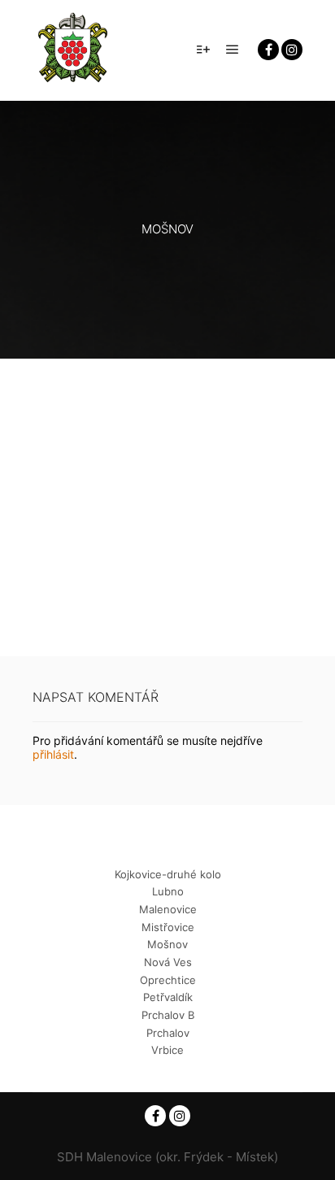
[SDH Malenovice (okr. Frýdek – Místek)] (73, 50)
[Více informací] (203, 49)
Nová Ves (168, 962)
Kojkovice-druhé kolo (168, 874)
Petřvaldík (168, 997)
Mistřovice (167, 927)
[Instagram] (291, 49)
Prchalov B (167, 1014)
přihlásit (53, 754)
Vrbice (167, 1049)
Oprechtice (168, 979)
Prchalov (167, 1032)
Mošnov (167, 944)
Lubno (168, 891)
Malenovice (168, 909)
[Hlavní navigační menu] (232, 49)
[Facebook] (268, 49)
